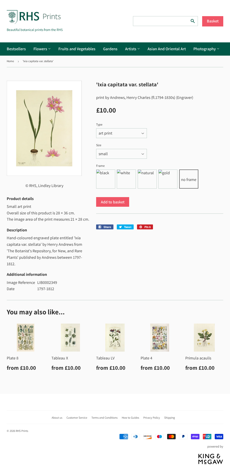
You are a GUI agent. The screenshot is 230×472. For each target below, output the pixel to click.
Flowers (40, 48)
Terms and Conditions (104, 418)
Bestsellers (16, 48)
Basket (213, 21)
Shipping (169, 418)
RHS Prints (22, 431)
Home (10, 61)
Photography (205, 48)
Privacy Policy (151, 418)
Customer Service (76, 418)
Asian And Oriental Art (167, 48)
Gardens (110, 48)
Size (98, 145)
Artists (131, 48)
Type (99, 124)
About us (57, 418)
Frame (100, 166)
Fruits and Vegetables (76, 48)
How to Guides (130, 418)
